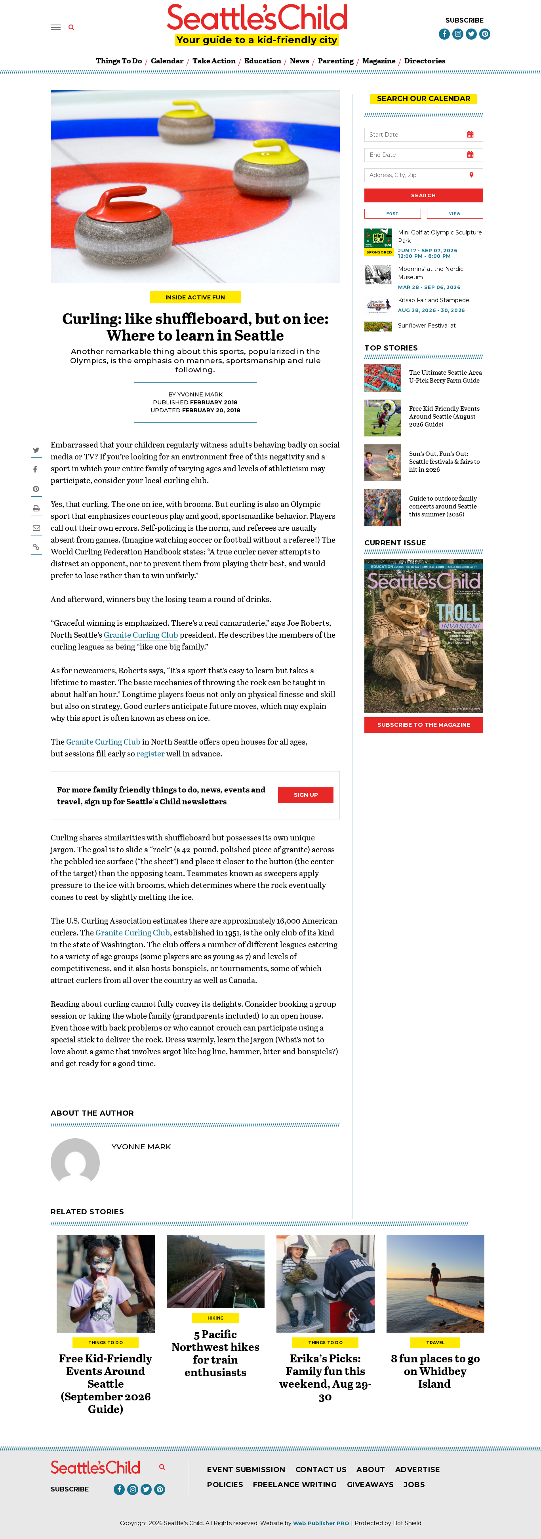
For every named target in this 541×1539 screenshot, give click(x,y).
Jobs (414, 1484)
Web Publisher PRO (321, 1523)
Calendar (167, 60)
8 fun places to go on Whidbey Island (435, 1370)
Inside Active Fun (195, 297)
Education (262, 60)
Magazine (379, 60)
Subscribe (465, 20)
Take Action (214, 60)
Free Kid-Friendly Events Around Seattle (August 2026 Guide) (444, 416)
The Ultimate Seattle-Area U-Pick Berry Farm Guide (445, 376)
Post (392, 213)
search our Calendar (424, 98)
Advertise (417, 1469)
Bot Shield (407, 1523)
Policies (225, 1484)
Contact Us (321, 1469)
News (299, 60)
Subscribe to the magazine (423, 724)
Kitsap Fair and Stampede (433, 300)
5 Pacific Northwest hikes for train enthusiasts (215, 1353)
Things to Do (119, 60)
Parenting (336, 60)
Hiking (215, 1318)
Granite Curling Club (141, 634)
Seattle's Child (183, 1523)
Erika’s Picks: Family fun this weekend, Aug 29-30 (325, 1377)
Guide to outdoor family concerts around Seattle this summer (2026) (443, 505)
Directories (425, 60)
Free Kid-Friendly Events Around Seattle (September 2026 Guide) (105, 1383)
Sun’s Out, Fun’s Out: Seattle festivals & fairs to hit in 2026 (444, 461)
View (455, 213)
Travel (435, 1342)
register (151, 753)
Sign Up (306, 794)
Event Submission (246, 1469)
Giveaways (370, 1484)
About (370, 1469)
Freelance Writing (295, 1484)
